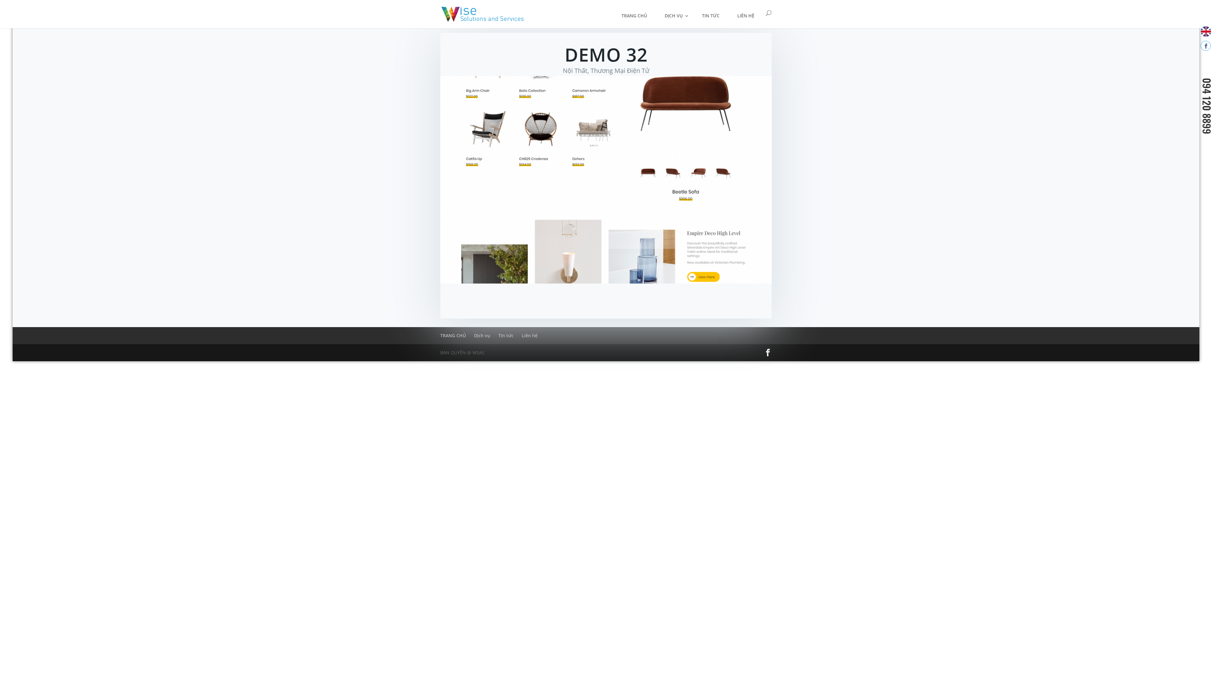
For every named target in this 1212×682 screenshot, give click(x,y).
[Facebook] (1206, 46)
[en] (1206, 31)
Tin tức (711, 16)
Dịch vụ (674, 16)
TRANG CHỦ (634, 16)
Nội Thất (575, 70)
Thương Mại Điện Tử (620, 70)
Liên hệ (745, 16)
